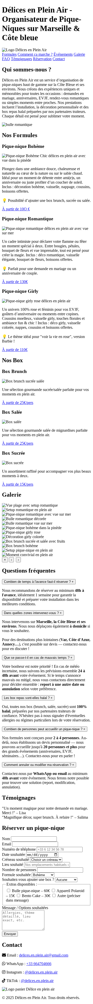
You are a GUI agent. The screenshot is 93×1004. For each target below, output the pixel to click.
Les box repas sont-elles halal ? (28, 698)
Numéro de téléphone (19, 849)
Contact (59, 59)
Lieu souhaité (12, 864)
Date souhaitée (13, 854)
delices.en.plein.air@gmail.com (43, 955)
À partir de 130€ (15, 282)
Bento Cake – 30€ (35, 896)
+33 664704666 (38, 964)
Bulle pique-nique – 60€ (30, 891)
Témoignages (21, 59)
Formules (9, 54)
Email (6, 844)
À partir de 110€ (15, 349)
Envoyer (10, 934)
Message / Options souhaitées (25, 908)
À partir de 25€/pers (17, 402)
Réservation (42, 59)
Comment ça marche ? (35, 54)
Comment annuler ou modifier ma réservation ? (39, 765)
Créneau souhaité (15, 859)
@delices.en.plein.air (41, 972)
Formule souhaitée (16, 875)
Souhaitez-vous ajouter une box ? (28, 879)
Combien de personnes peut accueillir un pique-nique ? (44, 729)
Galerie (79, 54)
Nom (6, 839)
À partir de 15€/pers (17, 484)
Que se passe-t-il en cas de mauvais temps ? (38, 658)
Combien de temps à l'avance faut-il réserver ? (39, 582)
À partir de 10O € (16, 209)
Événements (63, 54)
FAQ (6, 59)
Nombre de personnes (19, 870)
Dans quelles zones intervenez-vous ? (33, 613)
